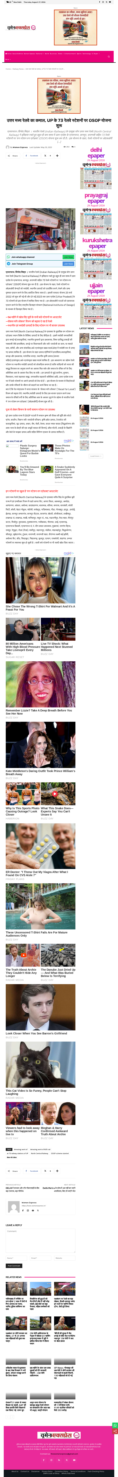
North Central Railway (39, 1153)
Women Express (20, 147)
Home (8, 69)
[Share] (115, 1431)
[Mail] (33, 1210)
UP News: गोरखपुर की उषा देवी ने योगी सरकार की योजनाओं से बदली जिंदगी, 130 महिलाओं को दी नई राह (64, 1373)
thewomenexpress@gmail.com (64, 1454)
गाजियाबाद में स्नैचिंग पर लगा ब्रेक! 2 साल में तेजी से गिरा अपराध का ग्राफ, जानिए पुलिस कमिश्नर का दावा (16, 1304)
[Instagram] (103, 2)
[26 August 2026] (95, 176)
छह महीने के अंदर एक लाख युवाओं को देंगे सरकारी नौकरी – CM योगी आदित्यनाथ (40, 1372)
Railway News (18, 69)
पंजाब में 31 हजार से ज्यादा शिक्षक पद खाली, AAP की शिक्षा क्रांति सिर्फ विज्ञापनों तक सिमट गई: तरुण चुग (16, 1406)
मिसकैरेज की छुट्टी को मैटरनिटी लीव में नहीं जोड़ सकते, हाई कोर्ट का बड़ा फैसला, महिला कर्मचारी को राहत (40, 1304)
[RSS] (59, 1460)
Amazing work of (20, 1149)
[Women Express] (20, 27)
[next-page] (12, 1417)
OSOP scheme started (60, 1153)
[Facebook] (99, 2)
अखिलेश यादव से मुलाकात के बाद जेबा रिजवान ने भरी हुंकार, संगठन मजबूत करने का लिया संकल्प (16, 1372)
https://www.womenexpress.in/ (34, 1206)
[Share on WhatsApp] (115, 1425)
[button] (109, 56)
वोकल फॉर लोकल (12, 1157)
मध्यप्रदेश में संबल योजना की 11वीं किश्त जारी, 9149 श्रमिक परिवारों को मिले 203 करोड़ (64, 1406)
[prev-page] (7, 1417)
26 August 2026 (96, 160)
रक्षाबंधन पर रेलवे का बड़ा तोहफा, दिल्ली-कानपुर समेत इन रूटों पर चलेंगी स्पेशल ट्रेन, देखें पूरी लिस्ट (64, 1303)
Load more (94, 456)
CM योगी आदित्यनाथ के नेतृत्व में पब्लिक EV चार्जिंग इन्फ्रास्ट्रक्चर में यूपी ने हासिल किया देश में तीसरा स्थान (40, 1338)
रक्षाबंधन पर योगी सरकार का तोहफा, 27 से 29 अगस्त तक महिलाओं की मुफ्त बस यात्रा (16, 1337)
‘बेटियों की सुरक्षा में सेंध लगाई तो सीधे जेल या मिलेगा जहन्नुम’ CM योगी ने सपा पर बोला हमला (64, 1337)
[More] (57, 156)
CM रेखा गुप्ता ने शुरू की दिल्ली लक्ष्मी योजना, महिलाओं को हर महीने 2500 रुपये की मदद (101, 396)
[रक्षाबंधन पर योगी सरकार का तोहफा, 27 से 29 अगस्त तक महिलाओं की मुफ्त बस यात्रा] (16, 1323)
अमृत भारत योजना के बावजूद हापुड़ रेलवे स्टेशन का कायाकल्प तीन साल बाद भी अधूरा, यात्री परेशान (40, 1406)
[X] (106, 2)
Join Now (68, 257)
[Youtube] (110, 2)
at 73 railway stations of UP (17, 1153)
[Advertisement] (40, 185)
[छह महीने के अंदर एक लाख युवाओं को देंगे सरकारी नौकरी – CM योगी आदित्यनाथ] (40, 1358)
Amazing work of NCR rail (40, 1149)
